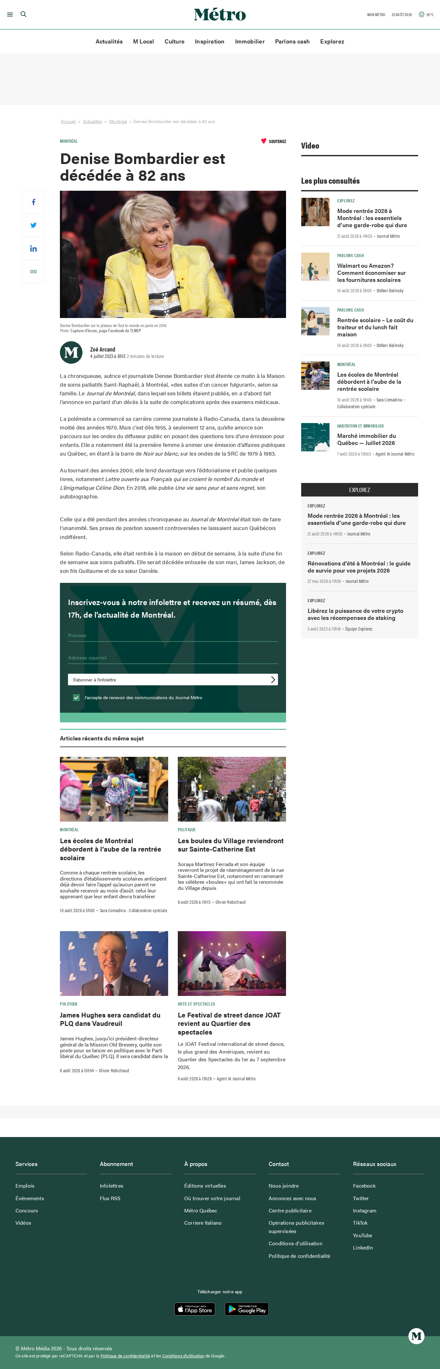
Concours (26, 1210)
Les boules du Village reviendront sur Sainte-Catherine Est (231, 844)
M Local (143, 41)
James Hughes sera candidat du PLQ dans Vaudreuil (110, 1019)
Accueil (68, 121)
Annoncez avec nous (293, 1198)
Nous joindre (284, 1185)
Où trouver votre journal (212, 1198)
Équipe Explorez (359, 628)
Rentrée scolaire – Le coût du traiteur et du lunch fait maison (375, 327)
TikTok (360, 1222)
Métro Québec (200, 1210)
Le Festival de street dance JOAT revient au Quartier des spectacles (229, 1023)
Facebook (364, 1185)
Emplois (24, 1185)
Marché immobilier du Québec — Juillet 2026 (366, 439)
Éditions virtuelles (205, 1185)
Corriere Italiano (203, 1222)
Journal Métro (388, 236)
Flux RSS (110, 1198)
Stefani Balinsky (390, 290)
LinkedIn (363, 1247)
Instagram (365, 1210)
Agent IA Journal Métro (236, 1078)
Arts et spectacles (196, 1003)
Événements (29, 1198)
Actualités (109, 41)
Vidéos (23, 1222)
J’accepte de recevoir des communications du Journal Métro (142, 697)
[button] (8, 14)
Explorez (332, 41)
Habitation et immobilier (360, 425)
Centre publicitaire (290, 1210)
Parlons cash (292, 41)
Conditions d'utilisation (183, 1356)
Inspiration (210, 41)
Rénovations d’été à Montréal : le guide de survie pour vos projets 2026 (359, 566)
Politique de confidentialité (299, 1255)
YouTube (362, 1235)
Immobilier (250, 41)
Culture (175, 41)
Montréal (118, 121)
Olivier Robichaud (230, 902)
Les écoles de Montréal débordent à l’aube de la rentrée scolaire (110, 848)
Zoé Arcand (102, 348)
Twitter (361, 1198)
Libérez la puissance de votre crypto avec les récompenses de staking (355, 614)
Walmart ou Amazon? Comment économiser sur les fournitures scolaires (371, 272)
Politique (187, 829)
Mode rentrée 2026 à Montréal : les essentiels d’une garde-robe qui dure (372, 218)
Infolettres (111, 1185)
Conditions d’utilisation (295, 1243)
